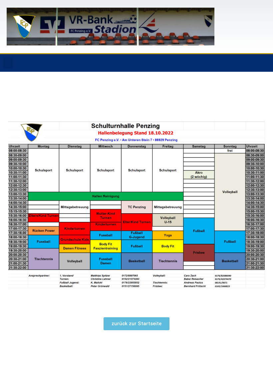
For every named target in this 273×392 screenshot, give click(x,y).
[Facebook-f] (251, 63)
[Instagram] (265, 63)
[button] (8, 62)
